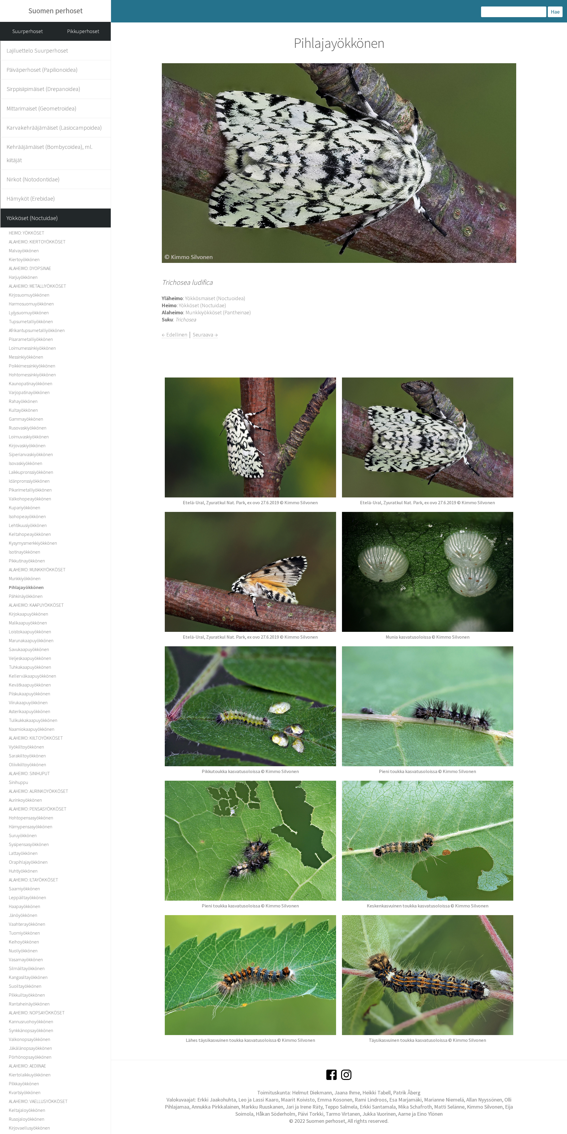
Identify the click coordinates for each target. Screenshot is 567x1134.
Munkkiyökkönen (24, 578)
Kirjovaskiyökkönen (27, 445)
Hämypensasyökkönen (30, 826)
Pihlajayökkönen (26, 587)
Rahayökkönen (23, 401)
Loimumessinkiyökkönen (32, 348)
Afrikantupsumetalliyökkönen (37, 330)
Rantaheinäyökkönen (29, 1004)
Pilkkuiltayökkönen (27, 995)
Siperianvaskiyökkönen (31, 454)
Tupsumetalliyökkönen (31, 321)
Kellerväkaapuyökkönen (32, 676)
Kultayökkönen (23, 410)
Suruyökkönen (23, 835)
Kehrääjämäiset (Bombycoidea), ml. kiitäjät (49, 153)
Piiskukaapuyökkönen (29, 694)
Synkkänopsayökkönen (31, 1030)
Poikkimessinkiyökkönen (32, 366)
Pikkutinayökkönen (27, 561)
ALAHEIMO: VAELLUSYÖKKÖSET (38, 1101)
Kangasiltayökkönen (28, 977)
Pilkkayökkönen (24, 1083)
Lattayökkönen (23, 853)
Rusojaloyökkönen (26, 1119)
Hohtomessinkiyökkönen (32, 375)
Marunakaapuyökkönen (31, 640)
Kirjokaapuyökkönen (28, 614)
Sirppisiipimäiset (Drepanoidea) (43, 88)
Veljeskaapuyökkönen (30, 658)
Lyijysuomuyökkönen (29, 312)
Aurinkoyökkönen (25, 800)
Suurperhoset (27, 31)
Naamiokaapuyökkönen (31, 729)
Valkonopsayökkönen (29, 1039)
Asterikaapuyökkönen (29, 711)
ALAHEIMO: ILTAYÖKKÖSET (33, 880)
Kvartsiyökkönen (24, 1092)
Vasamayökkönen (26, 959)
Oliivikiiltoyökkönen (27, 764)
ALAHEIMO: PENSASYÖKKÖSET (37, 809)
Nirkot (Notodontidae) (33, 179)
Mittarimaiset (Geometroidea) (41, 108)
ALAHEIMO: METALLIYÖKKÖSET (37, 286)
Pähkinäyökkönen (26, 596)
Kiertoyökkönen (24, 259)
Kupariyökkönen (24, 507)
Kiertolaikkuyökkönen (29, 1075)
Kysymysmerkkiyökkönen (33, 543)
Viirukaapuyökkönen (28, 702)
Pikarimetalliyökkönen (30, 490)
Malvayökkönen (24, 250)
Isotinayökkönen (24, 552)
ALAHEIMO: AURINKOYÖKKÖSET (38, 791)
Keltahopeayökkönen (30, 534)
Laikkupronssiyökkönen (31, 472)
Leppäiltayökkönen (27, 897)
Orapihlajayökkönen (28, 862)
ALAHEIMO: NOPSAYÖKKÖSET (37, 1013)
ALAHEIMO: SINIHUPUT (29, 773)
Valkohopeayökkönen (30, 499)
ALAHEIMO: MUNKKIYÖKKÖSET (37, 569)
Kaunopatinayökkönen (30, 383)
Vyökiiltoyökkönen (26, 747)
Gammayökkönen (26, 419)
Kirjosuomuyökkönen (29, 295)
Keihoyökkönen (24, 942)
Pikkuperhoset (83, 31)
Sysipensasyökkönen (29, 844)
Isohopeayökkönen (27, 516)
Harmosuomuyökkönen (31, 304)
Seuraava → (205, 334)
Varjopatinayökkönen (29, 392)
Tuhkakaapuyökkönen (30, 667)
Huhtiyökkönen (23, 871)
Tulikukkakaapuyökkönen (33, 720)
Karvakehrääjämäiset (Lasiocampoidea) (54, 127)
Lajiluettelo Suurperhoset (37, 50)
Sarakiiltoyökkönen (27, 756)
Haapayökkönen (24, 906)
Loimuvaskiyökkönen (29, 437)
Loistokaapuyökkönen (30, 631)
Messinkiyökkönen (26, 357)
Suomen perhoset (55, 10)
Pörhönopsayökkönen (30, 1057)
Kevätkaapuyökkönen (30, 685)
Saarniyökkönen (24, 888)
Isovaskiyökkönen (25, 463)
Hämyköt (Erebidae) (30, 198)
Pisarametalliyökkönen (31, 339)
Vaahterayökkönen (27, 924)
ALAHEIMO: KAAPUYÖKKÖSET (36, 605)
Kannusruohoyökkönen (31, 1021)
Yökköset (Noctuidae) (32, 218)
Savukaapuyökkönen (29, 649)
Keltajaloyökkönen (27, 1110)
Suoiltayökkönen (25, 986)
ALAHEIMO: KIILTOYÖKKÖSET (36, 738)
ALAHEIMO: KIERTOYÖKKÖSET (37, 242)
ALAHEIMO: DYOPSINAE (30, 268)
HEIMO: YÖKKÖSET (26, 233)
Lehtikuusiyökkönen (28, 525)
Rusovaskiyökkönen (27, 428)
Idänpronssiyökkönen (29, 481)
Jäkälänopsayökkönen (30, 1048)
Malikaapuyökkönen (28, 623)
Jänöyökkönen (23, 915)
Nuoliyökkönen (23, 951)
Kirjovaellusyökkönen (29, 1128)
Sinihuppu (18, 782)
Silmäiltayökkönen (27, 968)
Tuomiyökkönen (24, 933)
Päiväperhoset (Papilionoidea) (42, 69)
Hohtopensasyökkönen (31, 818)
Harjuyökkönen (23, 277)
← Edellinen (174, 334)
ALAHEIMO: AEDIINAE (27, 1066)
